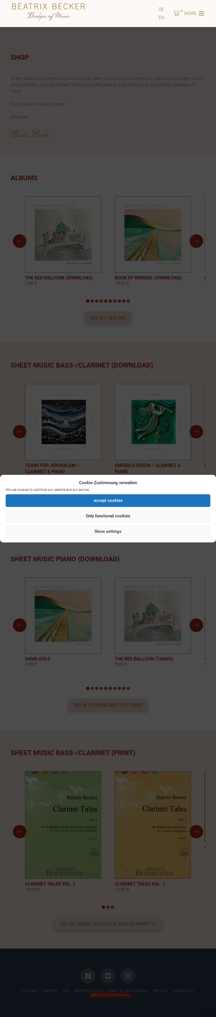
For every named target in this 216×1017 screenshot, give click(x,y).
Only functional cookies (108, 515)
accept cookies (108, 500)
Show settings (108, 531)
